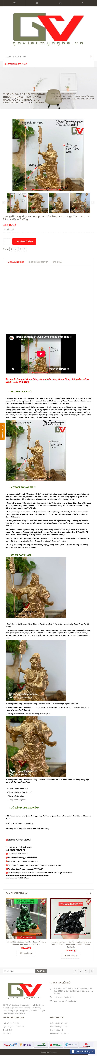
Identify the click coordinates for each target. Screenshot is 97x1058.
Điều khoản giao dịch (59, 1026)
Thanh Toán (8, 1030)
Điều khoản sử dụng (58, 1023)
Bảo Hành (7, 1033)
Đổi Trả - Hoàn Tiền (11, 1023)
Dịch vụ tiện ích (56, 1030)
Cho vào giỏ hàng (24, 241)
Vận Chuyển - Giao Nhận (13, 1026)
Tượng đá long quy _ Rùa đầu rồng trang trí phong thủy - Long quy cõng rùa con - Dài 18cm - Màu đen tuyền (70, 944)
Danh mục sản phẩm (17, 64)
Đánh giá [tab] (57, 262)
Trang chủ (54, 93)
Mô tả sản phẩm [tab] (16, 262)
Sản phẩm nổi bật (68, 93)
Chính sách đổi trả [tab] (38, 262)
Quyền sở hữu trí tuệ (59, 1033)
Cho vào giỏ (27, 953)
